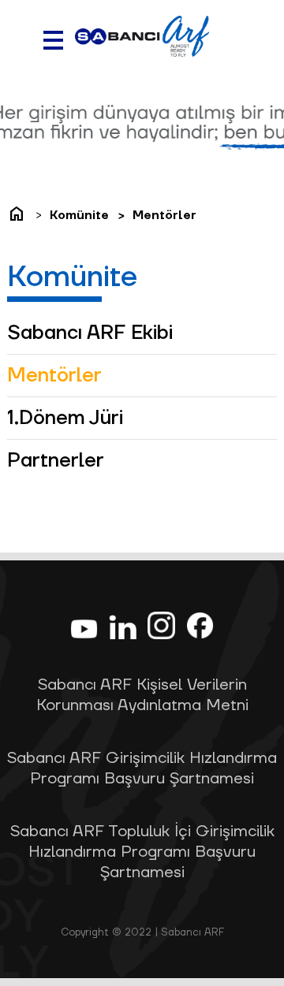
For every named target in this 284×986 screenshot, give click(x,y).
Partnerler (55, 461)
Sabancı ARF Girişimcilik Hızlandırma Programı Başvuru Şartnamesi (142, 768)
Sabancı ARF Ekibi (90, 333)
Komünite (79, 215)
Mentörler (164, 215)
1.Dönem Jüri (65, 418)
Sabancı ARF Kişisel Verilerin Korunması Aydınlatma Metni (142, 695)
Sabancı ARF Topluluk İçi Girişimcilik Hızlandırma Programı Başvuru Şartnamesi (142, 852)
